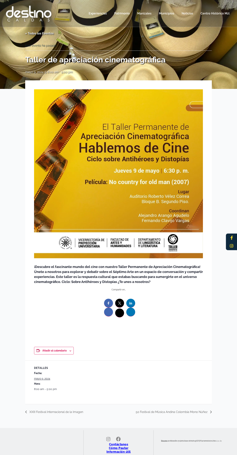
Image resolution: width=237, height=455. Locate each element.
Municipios (166, 13)
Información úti (118, 452)
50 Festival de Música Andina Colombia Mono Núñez (172, 412)
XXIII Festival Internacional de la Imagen (56, 412)
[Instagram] (232, 246)
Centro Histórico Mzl (215, 13)
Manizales (144, 13)
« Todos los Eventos (39, 33)
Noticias (187, 13)
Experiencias (98, 13)
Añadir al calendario (54, 350)
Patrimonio (122, 13)
